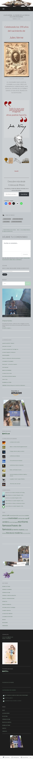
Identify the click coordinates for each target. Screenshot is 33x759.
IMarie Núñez (7, 321)
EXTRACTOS (4, 601)
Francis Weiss (8, 506)
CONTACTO (4, 731)
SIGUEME (4, 274)
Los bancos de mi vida (7, 373)
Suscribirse (24, 194)
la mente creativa (18, 530)
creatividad (12, 518)
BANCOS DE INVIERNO (6, 370)
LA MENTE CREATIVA (6, 610)
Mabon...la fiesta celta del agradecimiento (18, 446)
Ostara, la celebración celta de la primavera (11, 358)
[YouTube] (9, 433)
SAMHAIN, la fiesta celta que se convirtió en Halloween (13, 385)
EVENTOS (4, 728)
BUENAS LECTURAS (6, 586)
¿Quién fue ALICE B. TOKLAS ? (8, 343)
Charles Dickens (21, 515)
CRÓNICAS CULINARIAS (7, 589)
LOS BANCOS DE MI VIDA (7, 616)
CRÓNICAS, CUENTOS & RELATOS (9, 595)
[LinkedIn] (7, 433)
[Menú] (3, 9)
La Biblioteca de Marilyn (15, 455)
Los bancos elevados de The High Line (10, 349)
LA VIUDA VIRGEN (5, 713)
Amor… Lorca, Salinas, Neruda (24, 229)
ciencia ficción (7, 218)
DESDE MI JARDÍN (5, 355)
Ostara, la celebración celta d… (19, 503)
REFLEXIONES (5, 622)
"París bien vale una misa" (15, 483)
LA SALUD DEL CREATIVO (7, 613)
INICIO (3, 710)
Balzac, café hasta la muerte (15, 469)
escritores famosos (18, 218)
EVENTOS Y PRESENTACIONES (8, 598)
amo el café (5, 515)
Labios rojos (4, 379)
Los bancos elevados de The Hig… (18, 492)
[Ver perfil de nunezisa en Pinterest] (6, 433)
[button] (6, 161)
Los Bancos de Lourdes (15, 442)
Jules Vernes (6, 221)
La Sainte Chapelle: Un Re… (18, 495)
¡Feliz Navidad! (5, 367)
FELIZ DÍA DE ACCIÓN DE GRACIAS (9, 376)
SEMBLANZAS (5, 625)
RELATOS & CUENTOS (6, 722)
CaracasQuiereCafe (13, 515)
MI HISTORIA (4, 716)
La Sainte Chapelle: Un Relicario (8, 352)
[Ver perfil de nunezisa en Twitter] (4, 433)
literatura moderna (16, 221)
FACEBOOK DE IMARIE (8, 682)
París (29, 533)
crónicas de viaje (22, 518)
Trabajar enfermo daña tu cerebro (17, 451)
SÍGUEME (4, 265)
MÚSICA (4, 619)
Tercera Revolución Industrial (16, 460)
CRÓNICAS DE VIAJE (6, 592)
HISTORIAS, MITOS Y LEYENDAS (8, 607)
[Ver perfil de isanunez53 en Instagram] (5, 433)
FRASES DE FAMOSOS (10, 215)
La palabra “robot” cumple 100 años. (17, 479)
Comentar (25, 254)
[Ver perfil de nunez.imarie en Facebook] (3, 433)
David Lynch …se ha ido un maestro (9, 364)
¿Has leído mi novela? (6, 346)
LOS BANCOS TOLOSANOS (7, 361)
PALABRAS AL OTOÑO (6, 382)
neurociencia (25, 533)
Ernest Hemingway (13, 522)
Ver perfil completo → (7, 328)
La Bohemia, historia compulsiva (16, 465)
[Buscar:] (16, 283)
